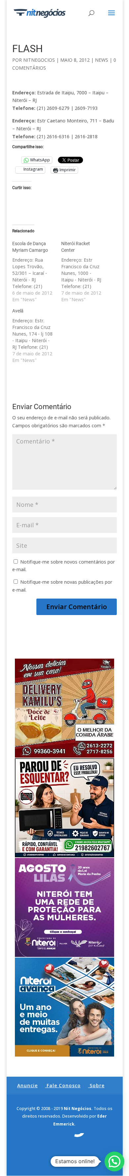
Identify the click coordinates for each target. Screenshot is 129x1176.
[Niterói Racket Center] (85, 271)
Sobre (97, 1085)
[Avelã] (36, 336)
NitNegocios (39, 60)
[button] (114, 1161)
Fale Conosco (64, 1085)
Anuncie (27, 1085)
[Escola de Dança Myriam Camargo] (36, 271)
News (101, 60)
